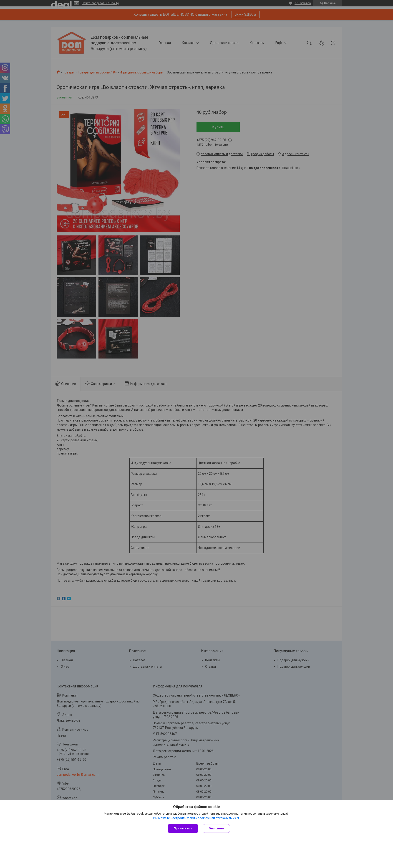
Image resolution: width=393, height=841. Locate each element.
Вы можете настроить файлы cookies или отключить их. (195, 818)
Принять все (183, 828)
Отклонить (216, 828)
